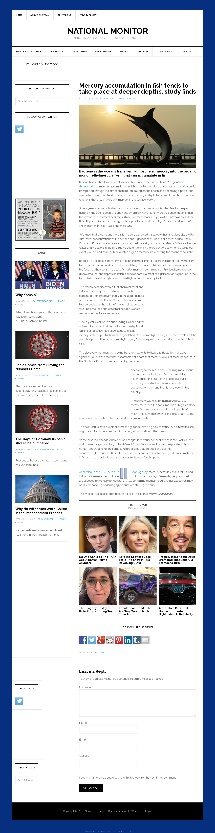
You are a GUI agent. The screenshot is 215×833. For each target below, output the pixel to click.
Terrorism (142, 51)
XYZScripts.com (124, 831)
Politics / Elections (28, 51)
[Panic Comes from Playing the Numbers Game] (42, 347)
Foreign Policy (166, 51)
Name (83, 722)
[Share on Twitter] (92, 640)
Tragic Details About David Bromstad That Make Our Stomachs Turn (177, 560)
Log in (148, 811)
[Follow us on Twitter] (19, 129)
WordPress (137, 811)
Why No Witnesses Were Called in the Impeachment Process (41, 511)
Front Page (99, 652)
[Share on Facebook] (83, 640)
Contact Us (64, 15)
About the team (39, 15)
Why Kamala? (26, 295)
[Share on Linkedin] (128, 640)
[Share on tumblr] (137, 640)
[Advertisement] (133, 65)
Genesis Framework (119, 811)
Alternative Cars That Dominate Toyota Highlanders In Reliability (176, 611)
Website (84, 756)
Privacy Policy (88, 15)
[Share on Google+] (101, 640)
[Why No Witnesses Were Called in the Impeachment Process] (42, 491)
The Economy (79, 51)
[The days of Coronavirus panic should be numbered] (42, 421)
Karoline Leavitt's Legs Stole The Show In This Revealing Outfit (135, 560)
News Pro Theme (94, 811)
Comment (86, 687)
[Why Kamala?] (42, 277)
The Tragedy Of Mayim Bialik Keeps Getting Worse (97, 610)
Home (19, 15)
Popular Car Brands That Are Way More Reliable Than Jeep (136, 611)
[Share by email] (145, 640)
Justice (123, 51)
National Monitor (107, 31)
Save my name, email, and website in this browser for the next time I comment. (127, 777)
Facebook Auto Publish (94, 831)
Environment (103, 51)
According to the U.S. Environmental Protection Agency (113, 472)
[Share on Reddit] (110, 640)
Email (83, 739)
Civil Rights (56, 51)
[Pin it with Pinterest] (119, 640)
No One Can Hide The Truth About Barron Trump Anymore (97, 560)
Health (187, 51)
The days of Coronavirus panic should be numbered (40, 441)
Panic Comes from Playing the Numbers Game (40, 367)
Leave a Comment (127, 99)
